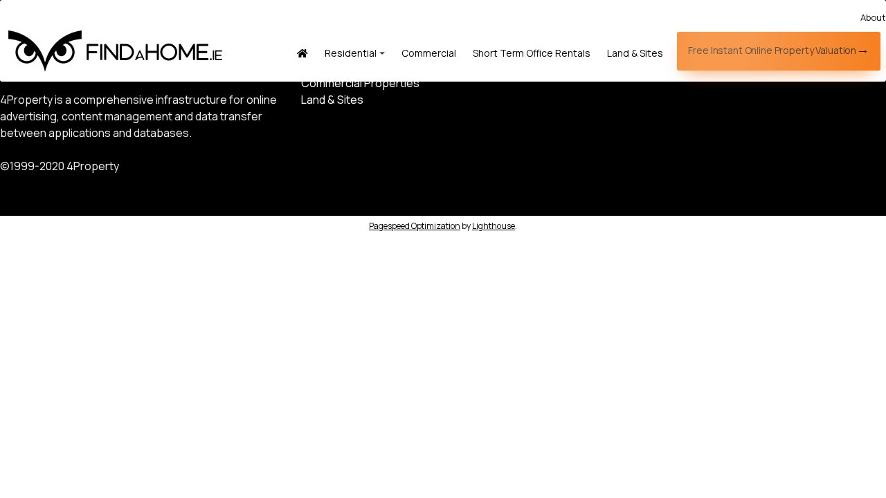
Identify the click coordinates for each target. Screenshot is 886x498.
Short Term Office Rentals (531, 52)
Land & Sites (635, 52)
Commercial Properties (360, 83)
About (873, 17)
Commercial (428, 52)
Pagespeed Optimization (414, 226)
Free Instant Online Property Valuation (772, 50)
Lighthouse (493, 226)
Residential (351, 52)
